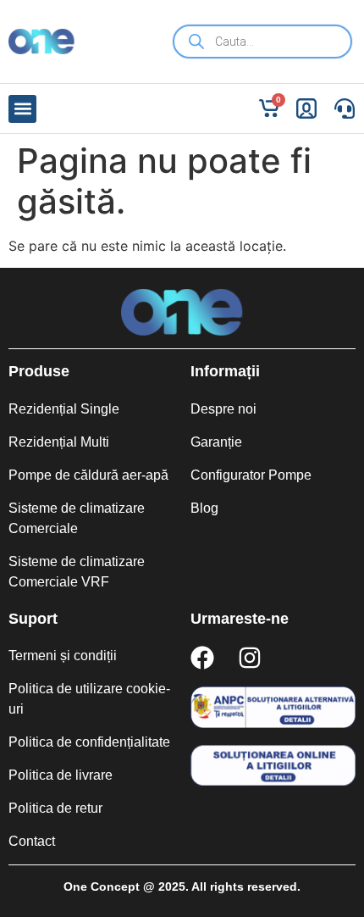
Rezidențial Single (63, 409)
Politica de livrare (60, 775)
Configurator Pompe (251, 475)
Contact (31, 841)
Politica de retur (55, 808)
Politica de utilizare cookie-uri (89, 698)
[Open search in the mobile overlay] (262, 41)
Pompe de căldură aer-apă (88, 475)
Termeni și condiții (62, 655)
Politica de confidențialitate (89, 742)
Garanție (216, 442)
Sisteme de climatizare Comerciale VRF (76, 571)
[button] (22, 109)
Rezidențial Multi (58, 442)
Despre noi (223, 409)
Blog (204, 508)
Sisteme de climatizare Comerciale (76, 518)
